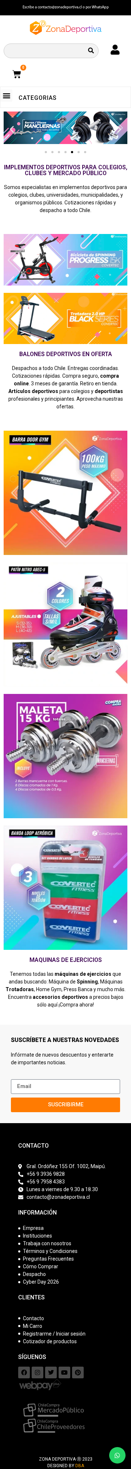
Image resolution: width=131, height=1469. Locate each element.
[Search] (91, 51)
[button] (6, 96)
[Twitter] (51, 1372)
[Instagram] (37, 1372)
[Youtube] (64, 1372)
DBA (79, 1465)
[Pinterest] (78, 1372)
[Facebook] (24, 1372)
